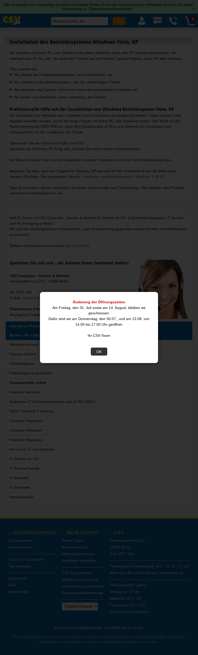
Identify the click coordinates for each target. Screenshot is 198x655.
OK (99, 352)
